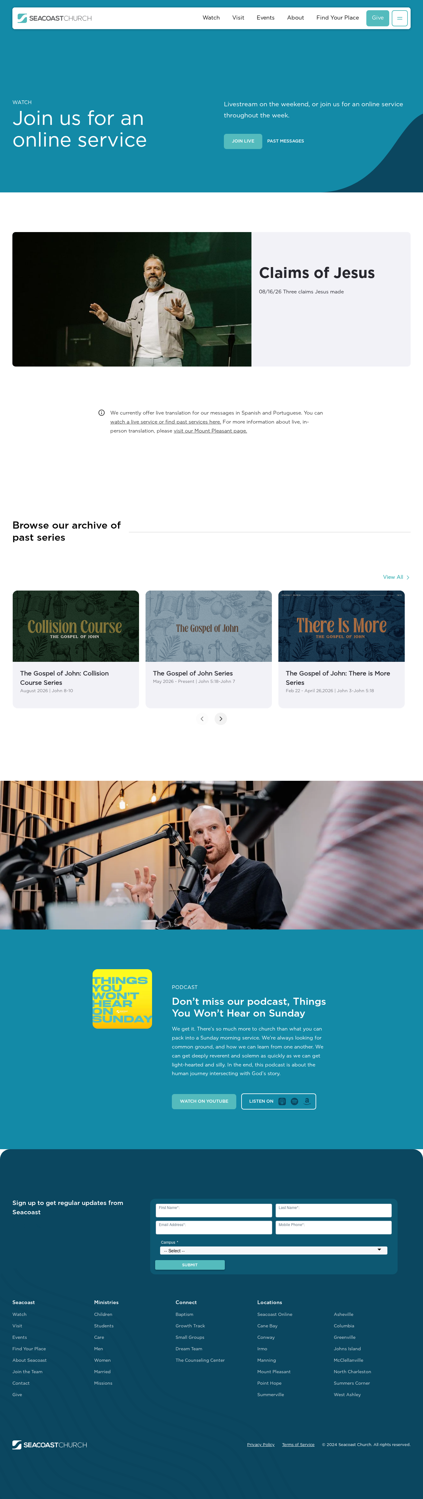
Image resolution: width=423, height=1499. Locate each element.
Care (99, 1337)
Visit (238, 18)
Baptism (184, 1314)
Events (266, 18)
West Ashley (347, 1395)
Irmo (262, 1349)
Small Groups (190, 1337)
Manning (266, 1360)
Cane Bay (267, 1326)
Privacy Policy (261, 1445)
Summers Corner (352, 1383)
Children (103, 1314)
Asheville (343, 1314)
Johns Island (347, 1349)
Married (102, 1372)
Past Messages (285, 141)
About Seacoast (29, 1360)
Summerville (270, 1395)
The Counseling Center (200, 1360)
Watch (211, 18)
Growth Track (190, 1326)
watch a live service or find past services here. (165, 422)
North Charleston (352, 1372)
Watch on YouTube (204, 1101)
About (295, 18)
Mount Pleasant (274, 1372)
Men (98, 1349)
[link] (76, 649)
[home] (55, 18)
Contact (21, 1383)
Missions (103, 1383)
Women (102, 1360)
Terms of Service (298, 1445)
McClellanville (348, 1360)
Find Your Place (337, 18)
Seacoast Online (274, 1314)
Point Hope (269, 1383)
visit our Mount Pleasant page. (210, 431)
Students (104, 1326)
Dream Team (189, 1349)
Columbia (344, 1326)
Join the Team (27, 1372)
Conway (266, 1337)
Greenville (344, 1337)
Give (378, 18)
